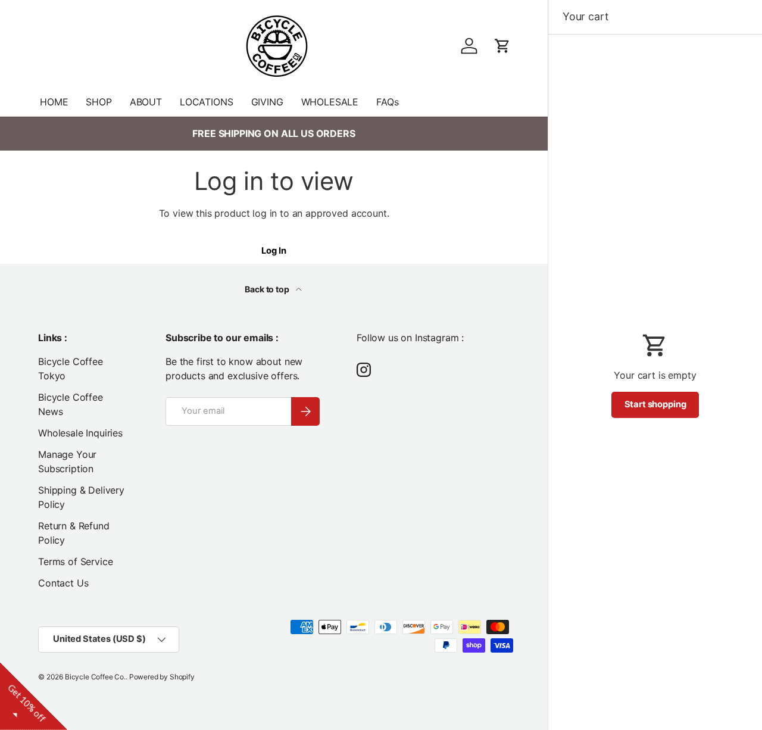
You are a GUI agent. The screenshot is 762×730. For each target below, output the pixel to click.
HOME (54, 102)
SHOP (98, 102)
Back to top (268, 289)
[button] (502, 46)
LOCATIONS (206, 102)
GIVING (267, 102)
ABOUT (146, 102)
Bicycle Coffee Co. (95, 676)
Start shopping (655, 404)
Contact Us (63, 583)
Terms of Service (75, 561)
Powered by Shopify (162, 676)
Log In (273, 250)
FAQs (387, 102)
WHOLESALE (330, 102)
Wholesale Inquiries (80, 433)
